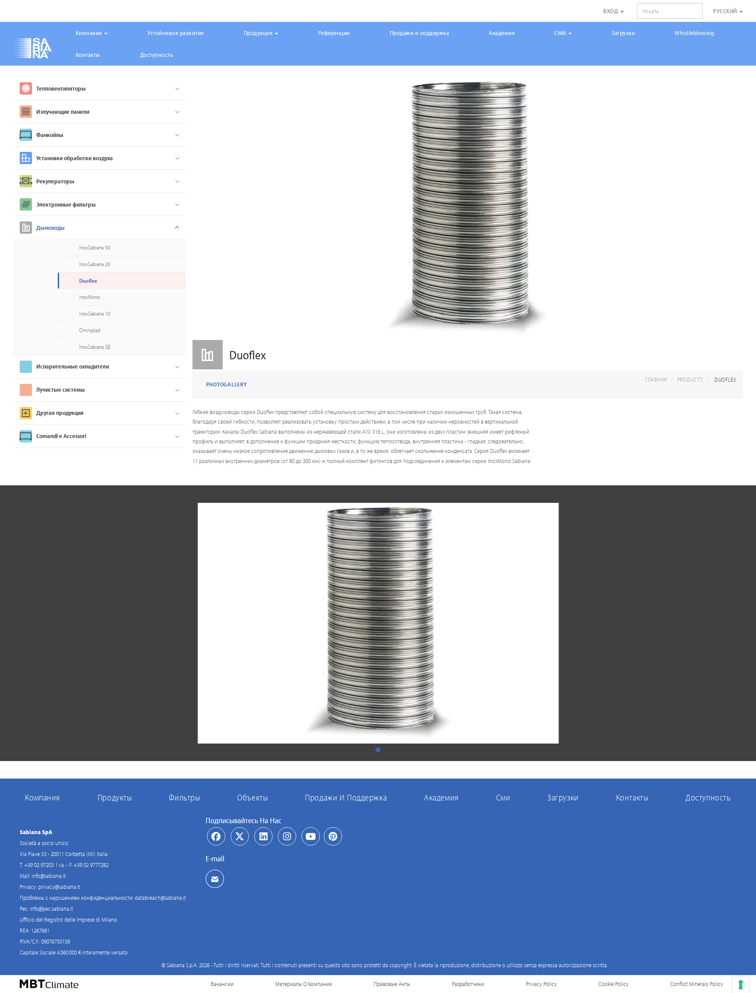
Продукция (259, 33)
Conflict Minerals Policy (696, 984)
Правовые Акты (392, 984)
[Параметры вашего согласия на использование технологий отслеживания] (740, 984)
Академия (501, 33)
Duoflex (88, 280)
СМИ (560, 33)
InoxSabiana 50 (94, 247)
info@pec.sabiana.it (51, 908)
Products (690, 379)
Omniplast (90, 329)
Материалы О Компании (303, 984)
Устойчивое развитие (175, 33)
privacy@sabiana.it (59, 887)
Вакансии (222, 984)
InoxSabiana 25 (94, 263)
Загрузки (623, 33)
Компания (90, 33)
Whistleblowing (694, 33)
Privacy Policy (541, 984)
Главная (656, 379)
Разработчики (468, 984)
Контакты (88, 55)
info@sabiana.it (49, 876)
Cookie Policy (613, 984)
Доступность (157, 55)
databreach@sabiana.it (160, 898)
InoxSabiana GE (95, 346)
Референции (334, 33)
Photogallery (226, 384)
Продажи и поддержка (419, 33)
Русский (725, 11)
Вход (611, 11)
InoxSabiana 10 (94, 313)
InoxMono (89, 296)
